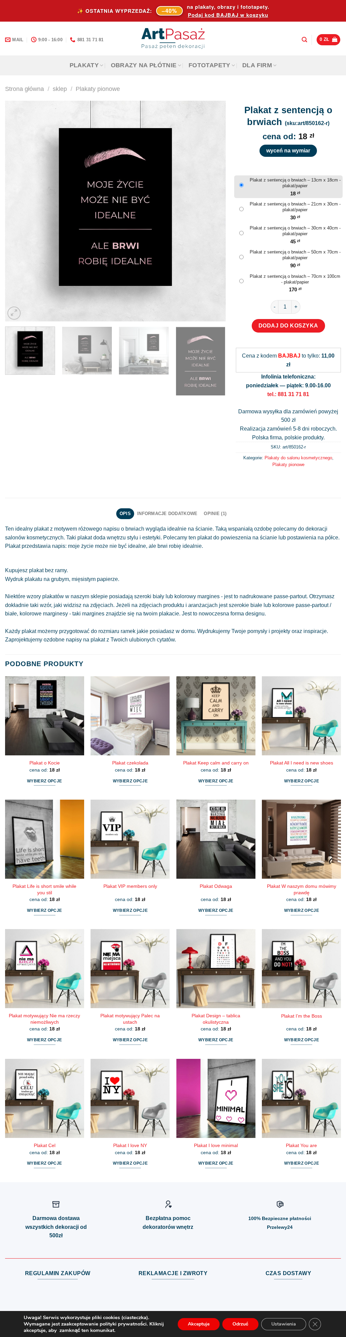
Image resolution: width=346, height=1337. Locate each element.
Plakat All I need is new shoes (301, 762)
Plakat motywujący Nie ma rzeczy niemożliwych (44, 1019)
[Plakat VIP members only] (130, 839)
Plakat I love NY (130, 1145)
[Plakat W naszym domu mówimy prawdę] (301, 839)
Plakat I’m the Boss (301, 1016)
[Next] (212, 211)
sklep (60, 88)
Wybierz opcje (44, 781)
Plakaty (84, 65)
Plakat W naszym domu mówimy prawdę (301, 889)
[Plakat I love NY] (130, 1098)
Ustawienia (283, 1324)
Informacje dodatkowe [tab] (167, 513)
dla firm (257, 65)
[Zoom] (14, 313)
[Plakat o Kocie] (44, 715)
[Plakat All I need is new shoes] (301, 715)
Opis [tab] (125, 513)
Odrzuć (240, 1324)
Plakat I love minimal (216, 1145)
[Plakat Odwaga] (215, 839)
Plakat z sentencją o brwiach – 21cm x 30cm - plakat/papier (295, 206)
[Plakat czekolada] (130, 715)
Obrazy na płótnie (144, 65)
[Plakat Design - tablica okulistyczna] (215, 968)
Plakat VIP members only (130, 886)
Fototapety (209, 65)
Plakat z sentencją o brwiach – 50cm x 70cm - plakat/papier (295, 254)
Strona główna (24, 88)
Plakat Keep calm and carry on (216, 762)
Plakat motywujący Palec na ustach (130, 1019)
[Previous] (18, 211)
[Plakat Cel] (44, 1098)
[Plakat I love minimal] (215, 1098)
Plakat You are (301, 1145)
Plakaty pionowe (98, 88)
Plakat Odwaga (216, 886)
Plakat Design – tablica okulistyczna (216, 1019)
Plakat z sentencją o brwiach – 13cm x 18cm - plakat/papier (295, 182)
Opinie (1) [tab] (215, 513)
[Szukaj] (304, 39)
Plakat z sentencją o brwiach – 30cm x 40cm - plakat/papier (295, 230)
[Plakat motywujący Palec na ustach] (130, 968)
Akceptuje (198, 1324)
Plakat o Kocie (44, 762)
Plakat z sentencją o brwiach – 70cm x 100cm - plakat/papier (295, 279)
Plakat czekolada (130, 762)
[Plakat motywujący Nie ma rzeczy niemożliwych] (44, 968)
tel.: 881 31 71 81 (288, 394)
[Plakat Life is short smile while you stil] (44, 839)
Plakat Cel (44, 1145)
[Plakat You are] (301, 1098)
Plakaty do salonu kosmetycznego (298, 457)
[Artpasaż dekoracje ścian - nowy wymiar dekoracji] (173, 38)
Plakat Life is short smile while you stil (44, 889)
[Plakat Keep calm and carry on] (215, 715)
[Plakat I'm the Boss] (301, 968)
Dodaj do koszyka (288, 326)
